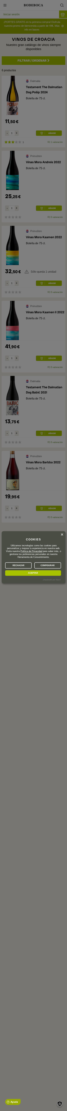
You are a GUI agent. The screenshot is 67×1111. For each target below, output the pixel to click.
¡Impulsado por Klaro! (52, 580)
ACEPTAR (33, 573)
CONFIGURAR (48, 565)
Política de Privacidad (31, 551)
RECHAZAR (18, 565)
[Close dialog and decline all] (62, 535)
